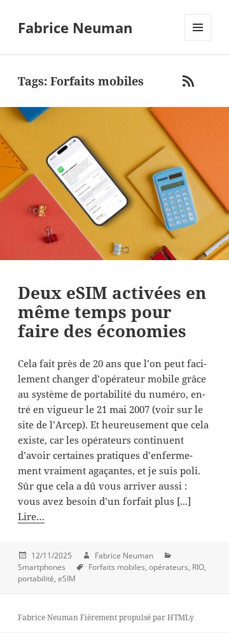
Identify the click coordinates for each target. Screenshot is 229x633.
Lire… (31, 516)
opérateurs (168, 567)
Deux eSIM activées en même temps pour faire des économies (112, 311)
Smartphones (42, 567)
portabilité (36, 578)
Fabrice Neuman (75, 27)
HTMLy (180, 617)
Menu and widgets (198, 40)
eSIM (67, 578)
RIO (198, 567)
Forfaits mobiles (116, 567)
